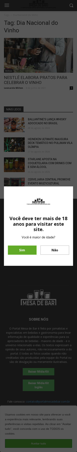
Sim (22, 250)
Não (55, 250)
